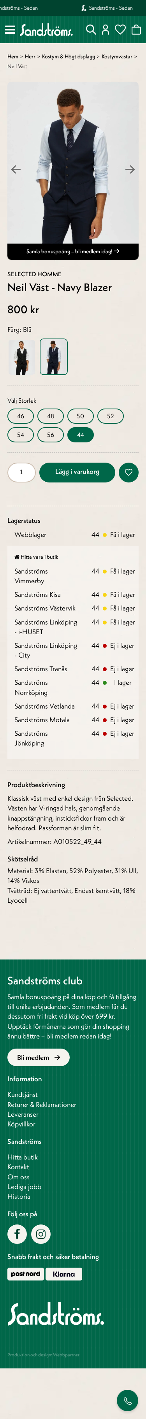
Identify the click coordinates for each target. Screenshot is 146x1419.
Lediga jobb (24, 1186)
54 (20, 435)
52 (110, 416)
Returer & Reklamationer (41, 1104)
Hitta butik (22, 1156)
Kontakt (18, 1166)
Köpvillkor (21, 1123)
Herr (30, 56)
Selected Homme (34, 274)
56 (50, 435)
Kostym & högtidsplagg (68, 56)
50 (80, 416)
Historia (18, 1196)
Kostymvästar (117, 56)
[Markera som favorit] (129, 472)
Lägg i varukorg (77, 471)
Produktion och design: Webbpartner (43, 1355)
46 (20, 416)
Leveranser (23, 1114)
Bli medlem (34, 1057)
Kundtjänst (22, 1094)
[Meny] (10, 29)
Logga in (105, 30)
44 (80, 435)
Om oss (18, 1176)
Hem (12, 56)
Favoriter (120, 30)
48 (50, 416)
